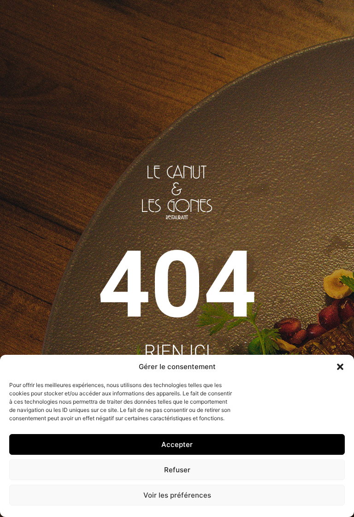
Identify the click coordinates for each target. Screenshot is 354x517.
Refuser (177, 469)
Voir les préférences (177, 495)
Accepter (177, 444)
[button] (340, 366)
